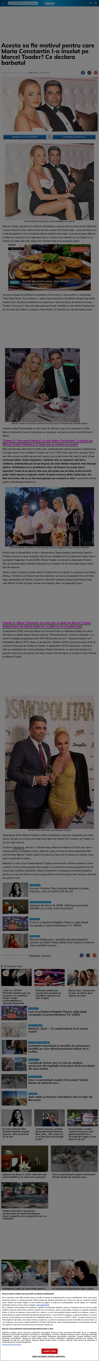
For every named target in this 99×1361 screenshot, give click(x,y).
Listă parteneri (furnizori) (11, 1345)
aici (53, 1317)
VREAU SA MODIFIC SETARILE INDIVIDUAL (48, 1356)
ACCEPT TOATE (49, 1351)
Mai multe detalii (43, 1305)
